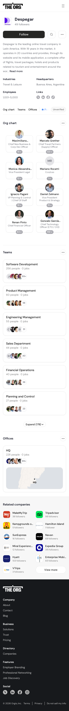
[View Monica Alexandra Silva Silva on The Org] (19, 161)
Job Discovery (11, 678)
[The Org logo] (13, 588)
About (6, 605)
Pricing (7, 640)
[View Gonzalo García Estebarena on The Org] (49, 214)
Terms (27, 703)
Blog (5, 615)
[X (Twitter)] (5, 692)
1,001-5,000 (10, 97)
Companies (9, 653)
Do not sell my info (56, 703)
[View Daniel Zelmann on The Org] (49, 187)
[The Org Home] (13, 6)
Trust (6, 634)
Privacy (38, 703)
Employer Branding (14, 667)
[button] (19, 143)
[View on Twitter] (38, 97)
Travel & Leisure (12, 84)
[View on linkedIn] (43, 97)
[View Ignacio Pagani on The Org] (19, 187)
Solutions (8, 629)
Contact (8, 610)
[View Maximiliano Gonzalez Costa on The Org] (19, 134)
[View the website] (53, 97)
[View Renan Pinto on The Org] (19, 214)
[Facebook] (20, 692)
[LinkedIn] (12, 692)
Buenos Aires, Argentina (50, 84)
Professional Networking (17, 672)
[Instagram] (27, 692)
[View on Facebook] (48, 97)
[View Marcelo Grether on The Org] (49, 134)
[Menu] (63, 6)
